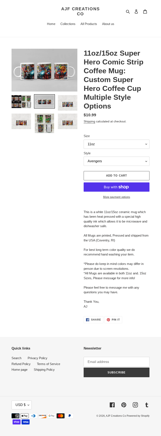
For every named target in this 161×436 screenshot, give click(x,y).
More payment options (116, 197)
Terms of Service (48, 364)
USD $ (21, 405)
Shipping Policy (44, 369)
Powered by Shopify (138, 415)
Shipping (89, 121)
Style (87, 153)
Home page (19, 369)
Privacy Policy (37, 358)
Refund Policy (21, 364)
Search (16, 358)
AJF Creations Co (80, 11)
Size (87, 136)
